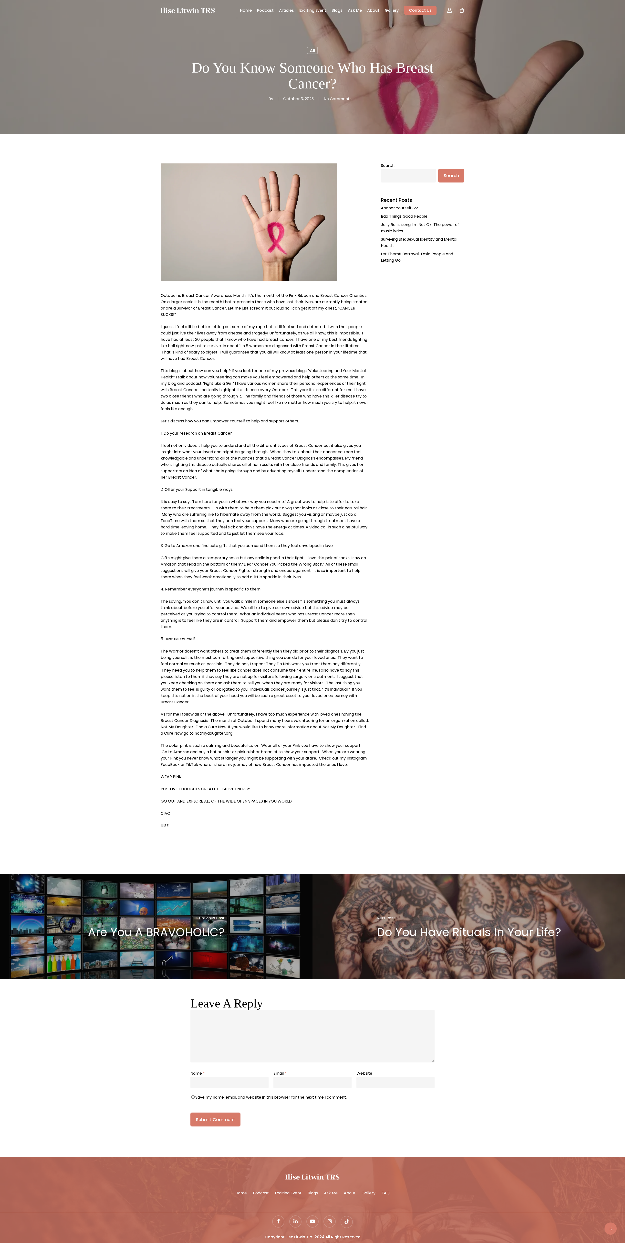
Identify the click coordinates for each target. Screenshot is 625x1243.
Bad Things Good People (404, 216)
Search (388, 165)
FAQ (386, 1193)
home (241, 1193)
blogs (313, 1193)
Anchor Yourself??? (399, 208)
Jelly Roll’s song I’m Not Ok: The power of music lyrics (420, 228)
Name (197, 1073)
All (312, 50)
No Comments (338, 99)
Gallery (368, 1193)
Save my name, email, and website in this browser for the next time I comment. (271, 1097)
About (349, 1193)
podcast (261, 1193)
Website (364, 1073)
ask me (331, 1193)
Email (280, 1073)
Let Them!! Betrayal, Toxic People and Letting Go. (417, 257)
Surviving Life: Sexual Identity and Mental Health (419, 242)
